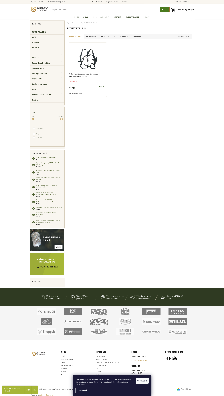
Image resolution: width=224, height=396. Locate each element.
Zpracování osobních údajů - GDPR (107, 362)
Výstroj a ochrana (39, 73)
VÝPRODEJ (36, 48)
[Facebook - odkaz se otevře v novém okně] (167, 358)
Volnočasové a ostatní (41, 94)
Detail (101, 87)
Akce (38, 134)
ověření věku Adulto (46, 395)
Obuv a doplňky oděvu (41, 63)
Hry (62, 374)
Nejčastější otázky (67, 365)
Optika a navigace (39, 84)
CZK (177, 2)
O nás (63, 362)
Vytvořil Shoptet (187, 389)
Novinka (39, 137)
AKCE (34, 37)
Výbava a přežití (38, 68)
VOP (97, 368)
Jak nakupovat (97, 2)
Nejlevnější (91, 37)
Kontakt (63, 371)
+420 (140, 360)
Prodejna (64, 368)
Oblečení (35, 57)
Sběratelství (37, 79)
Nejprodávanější (121, 37)
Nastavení (82, 390)
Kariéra (124, 2)
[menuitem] (76, 17)
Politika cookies (101, 365)
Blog (97, 374)
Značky (35, 100)
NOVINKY (35, 42)
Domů (63, 356)
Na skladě (39, 128)
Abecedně (137, 37)
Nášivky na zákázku (67, 359)
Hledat (165, 10)
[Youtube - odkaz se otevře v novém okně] (175, 358)
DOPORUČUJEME (39, 32)
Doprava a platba (112, 2)
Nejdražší (105, 37)
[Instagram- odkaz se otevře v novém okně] (171, 358)
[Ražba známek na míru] (47, 240)
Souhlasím (142, 381)
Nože (34, 89)
